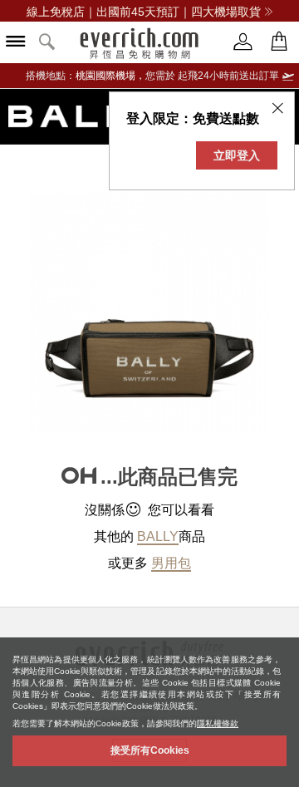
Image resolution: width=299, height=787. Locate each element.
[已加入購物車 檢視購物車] (279, 42)
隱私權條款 (217, 723)
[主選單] (16, 42)
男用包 (171, 563)
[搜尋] (47, 42)
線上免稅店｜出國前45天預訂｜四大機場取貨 (144, 11)
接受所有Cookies (149, 750)
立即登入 (236, 155)
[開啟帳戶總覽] (243, 42)
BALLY (158, 536)
